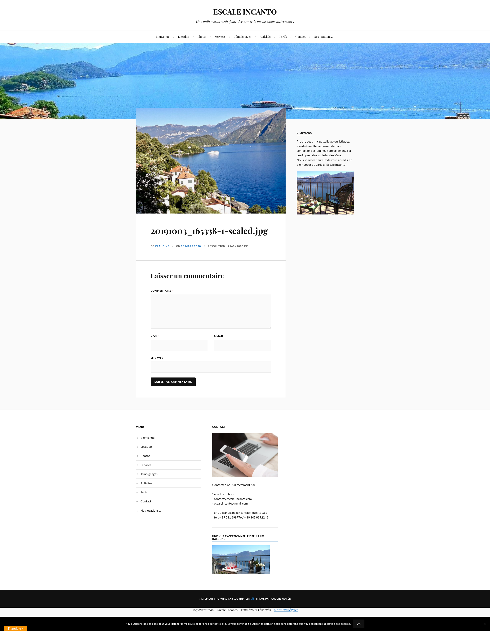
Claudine (162, 246)
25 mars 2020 (191, 246)
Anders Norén (281, 598)
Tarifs (283, 36)
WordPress (242, 598)
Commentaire (162, 290)
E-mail (220, 336)
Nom (155, 336)
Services (220, 36)
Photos (202, 36)
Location (183, 36)
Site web (157, 357)
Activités (265, 36)
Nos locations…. (324, 36)
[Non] (485, 624)
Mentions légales (286, 610)
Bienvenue (163, 36)
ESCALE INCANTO (245, 11)
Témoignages (242, 36)
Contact (300, 36)
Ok (359, 623)
